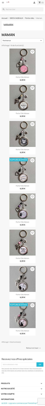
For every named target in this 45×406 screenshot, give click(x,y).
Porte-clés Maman (22, 77)
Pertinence (22, 40)
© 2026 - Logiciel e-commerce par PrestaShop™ (20, 403)
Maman (8, 25)
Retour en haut (33, 348)
